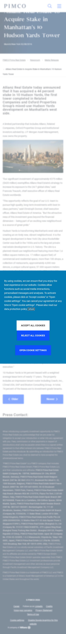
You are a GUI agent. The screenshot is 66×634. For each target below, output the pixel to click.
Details (31, 309)
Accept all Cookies (33, 325)
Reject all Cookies (33, 335)
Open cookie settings (33, 350)
